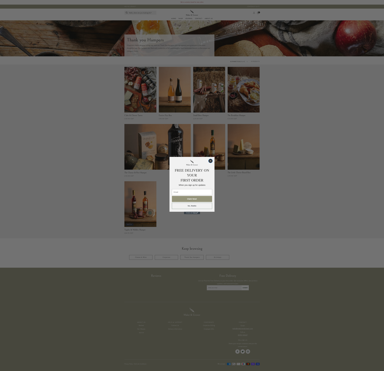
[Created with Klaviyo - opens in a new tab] (192, 213)
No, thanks (192, 206)
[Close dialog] (210, 161)
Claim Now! (192, 199)
